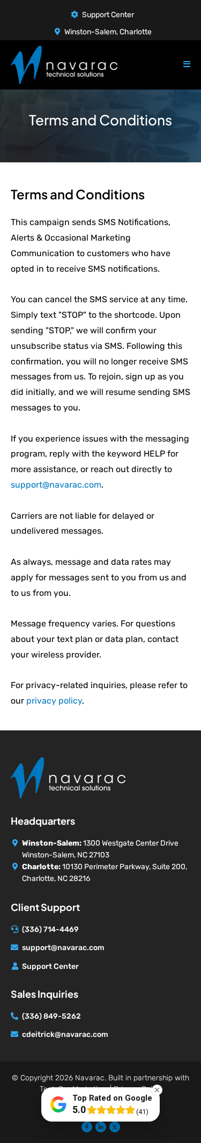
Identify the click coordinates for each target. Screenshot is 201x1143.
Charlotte (136, 31)
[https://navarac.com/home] (64, 64)
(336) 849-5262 (51, 1016)
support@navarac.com (56, 485)
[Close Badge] (157, 1090)
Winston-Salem (90, 31)
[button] (186, 64)
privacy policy (54, 701)
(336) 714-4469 (50, 929)
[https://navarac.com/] (68, 776)
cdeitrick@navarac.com (65, 1034)
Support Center (108, 14)
